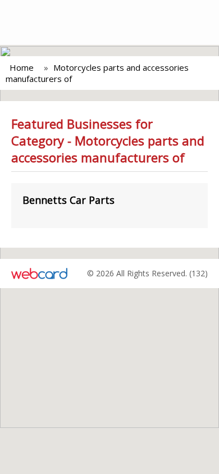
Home (22, 67)
